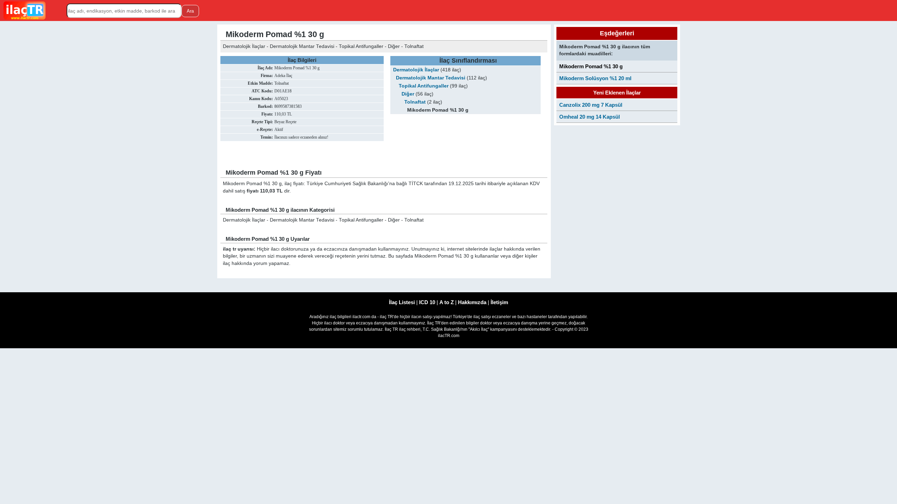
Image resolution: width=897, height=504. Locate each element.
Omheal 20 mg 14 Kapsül (589, 117)
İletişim (499, 302)
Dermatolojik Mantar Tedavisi (430, 77)
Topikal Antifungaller (423, 86)
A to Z (446, 302)
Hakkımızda (472, 302)
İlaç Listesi (402, 302)
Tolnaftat (415, 102)
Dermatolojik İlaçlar (416, 69)
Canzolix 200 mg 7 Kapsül (590, 105)
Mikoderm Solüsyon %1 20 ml (595, 78)
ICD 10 (427, 302)
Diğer (408, 94)
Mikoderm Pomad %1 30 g (591, 66)
